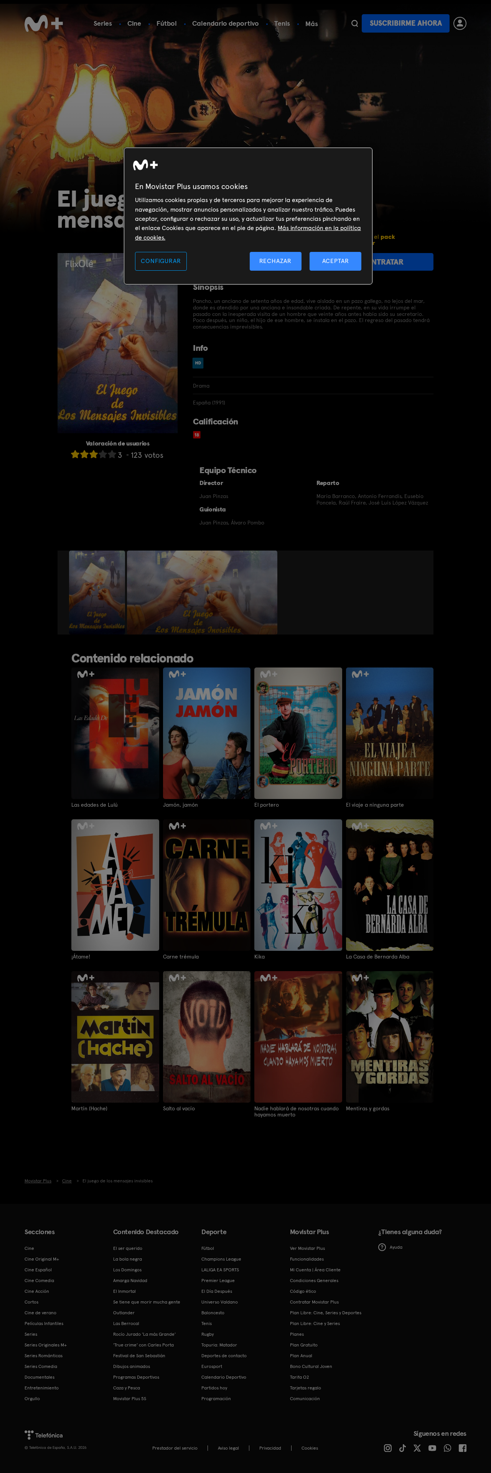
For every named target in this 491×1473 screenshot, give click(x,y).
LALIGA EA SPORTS (220, 1269)
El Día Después (216, 1291)
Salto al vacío (179, 1108)
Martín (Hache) (89, 1108)
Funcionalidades (307, 1259)
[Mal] (84, 454)
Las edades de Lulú (94, 805)
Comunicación (305, 1398)
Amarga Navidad (130, 1280)
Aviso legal (228, 1448)
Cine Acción (37, 1291)
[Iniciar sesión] (459, 23)
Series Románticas (44, 1355)
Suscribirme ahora (406, 23)
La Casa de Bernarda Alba (377, 957)
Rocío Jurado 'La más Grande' (144, 1334)
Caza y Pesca (126, 1388)
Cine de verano (40, 1312)
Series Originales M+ (46, 1345)
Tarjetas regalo (305, 1388)
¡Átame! (80, 957)
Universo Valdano (219, 1302)
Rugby (207, 1334)
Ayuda (396, 1247)
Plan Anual (301, 1355)
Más (311, 24)
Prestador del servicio (175, 1448)
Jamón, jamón (180, 805)
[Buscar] (354, 23)
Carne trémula (181, 957)
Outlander (124, 1312)
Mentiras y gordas (367, 1108)
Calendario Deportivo (223, 1377)
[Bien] (103, 454)
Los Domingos (127, 1269)
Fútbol (167, 23)
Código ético (303, 1291)
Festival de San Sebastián (139, 1355)
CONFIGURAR (161, 261)
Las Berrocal (126, 1323)
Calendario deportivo (225, 23)
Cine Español (38, 1269)
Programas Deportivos (136, 1377)
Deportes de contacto (224, 1355)
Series (103, 23)
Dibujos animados (131, 1366)
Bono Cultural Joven (311, 1366)
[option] (98, 593)
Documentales (39, 1377)
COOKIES (310, 1448)
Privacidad (270, 1448)
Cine (134, 23)
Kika (259, 957)
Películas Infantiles (44, 1323)
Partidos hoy (214, 1388)
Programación (216, 1398)
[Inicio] (44, 23)
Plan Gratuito (304, 1345)
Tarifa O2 (299, 1377)
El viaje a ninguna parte (375, 805)
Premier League (218, 1280)
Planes (297, 1334)
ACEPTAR (335, 261)
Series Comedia (41, 1366)
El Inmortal (124, 1291)
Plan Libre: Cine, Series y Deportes (325, 1312)
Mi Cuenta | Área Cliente (315, 1269)
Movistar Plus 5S (129, 1398)
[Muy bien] (112, 454)
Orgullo (32, 1398)
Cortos (31, 1302)
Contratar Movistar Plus (314, 1302)
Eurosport (211, 1366)
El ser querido (127, 1248)
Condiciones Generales (314, 1280)
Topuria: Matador (219, 1345)
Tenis (282, 23)
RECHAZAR (275, 261)
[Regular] (93, 454)
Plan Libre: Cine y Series (315, 1323)
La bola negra (127, 1259)
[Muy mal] (75, 454)
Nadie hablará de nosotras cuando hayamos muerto (296, 1111)
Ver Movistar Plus (307, 1248)
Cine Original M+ (42, 1259)
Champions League (221, 1259)
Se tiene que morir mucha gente (146, 1302)
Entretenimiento (42, 1388)
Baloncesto (212, 1312)
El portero (266, 805)
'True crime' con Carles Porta (143, 1345)
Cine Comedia (39, 1280)
